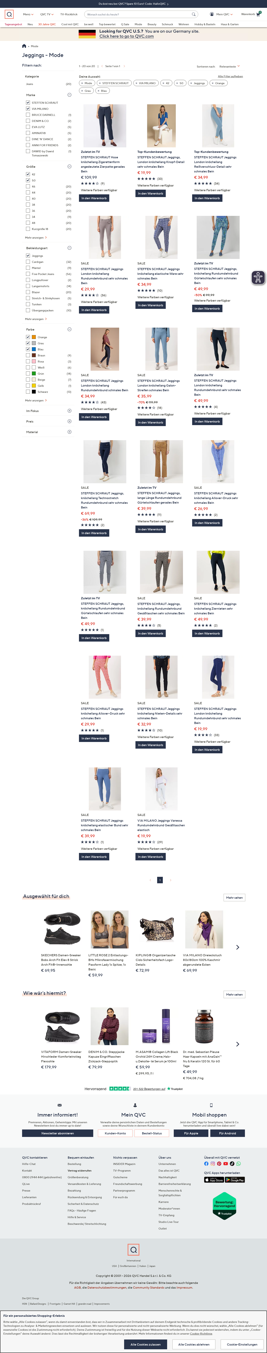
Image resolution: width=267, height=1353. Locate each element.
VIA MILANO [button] (147, 83)
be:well (88, 24)
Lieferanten (29, 1197)
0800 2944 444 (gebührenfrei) (42, 1177)
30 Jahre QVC (47, 24)
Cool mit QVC (70, 24)
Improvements (102, 1303)
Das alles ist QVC (169, 1170)
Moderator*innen (169, 1208)
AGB (77, 1287)
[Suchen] (194, 14)
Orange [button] (220, 83)
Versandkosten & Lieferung (84, 1183)
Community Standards (148, 1287)
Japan (152, 1266)
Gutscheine (120, 1177)
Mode (138, 24)
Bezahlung (74, 1190)
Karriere (164, 1201)
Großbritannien (128, 1266)
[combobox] (137, 14)
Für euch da (120, 1197)
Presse (26, 1190)
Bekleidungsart (36, 248)
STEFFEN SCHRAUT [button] (115, 83)
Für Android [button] (227, 1133)
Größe (30, 167)
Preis (29, 421)
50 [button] (181, 83)
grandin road (84, 1303)
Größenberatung (78, 1177)
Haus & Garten (230, 24)
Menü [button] (26, 14)
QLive (26, 1183)
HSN (24, 1303)
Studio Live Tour (169, 1221)
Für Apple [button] (191, 1133)
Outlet (163, 1228)
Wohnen (183, 24)
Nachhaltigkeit (168, 1177)
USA (114, 1266)
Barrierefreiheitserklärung (175, 1183)
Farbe (30, 329)
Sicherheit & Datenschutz (83, 1203)
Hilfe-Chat (29, 1164)
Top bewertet (107, 24)
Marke (30, 95)
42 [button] (167, 83)
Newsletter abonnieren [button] (57, 1133)
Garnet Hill (69, 1303)
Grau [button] (87, 90)
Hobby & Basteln (204, 24)
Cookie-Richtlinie (201, 1333)
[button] (217, 14)
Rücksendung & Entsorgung (85, 1197)
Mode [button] (88, 83)
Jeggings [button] (199, 83)
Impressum (184, 1287)
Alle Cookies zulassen (146, 1344)
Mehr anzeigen (34, 237)
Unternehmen (167, 1164)
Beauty (152, 24)
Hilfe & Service (77, 1217)
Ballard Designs (38, 1303)
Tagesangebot (13, 24)
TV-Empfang (166, 1215)
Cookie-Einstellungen (242, 1344)
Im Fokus (32, 411)
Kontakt (27, 1170)
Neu (30, 24)
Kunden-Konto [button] (115, 1133)
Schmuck (167, 24)
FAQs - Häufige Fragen (82, 1210)
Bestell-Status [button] (152, 1133)
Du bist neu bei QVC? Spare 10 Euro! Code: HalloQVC (132, 3)
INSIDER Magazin (124, 1164)
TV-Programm (122, 1170)
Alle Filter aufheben (230, 76)
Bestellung (74, 1164)
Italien (142, 1266)
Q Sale (125, 24)
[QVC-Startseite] (24, 46)
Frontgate (55, 1303)
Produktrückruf (31, 1203)
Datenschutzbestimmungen (106, 1287)
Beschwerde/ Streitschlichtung (87, 1223)
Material (32, 432)
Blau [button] (103, 90)
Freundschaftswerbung (127, 1183)
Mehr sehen (234, 898)
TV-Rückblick (68, 14)
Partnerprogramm (124, 1190)
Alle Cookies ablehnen (194, 1344)
